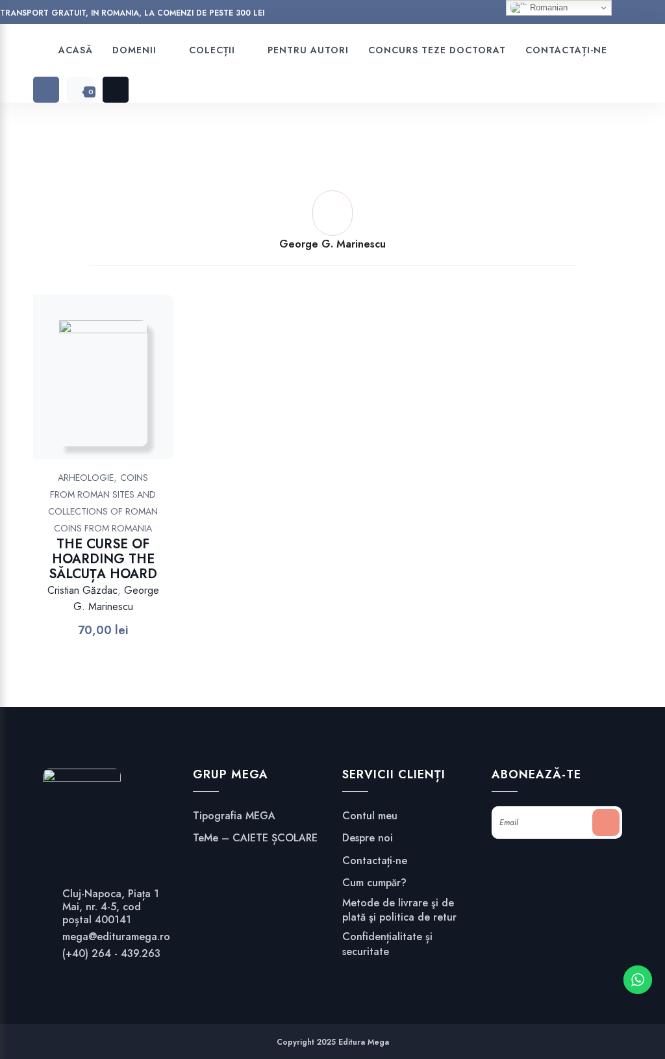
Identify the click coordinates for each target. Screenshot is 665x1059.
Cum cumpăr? (374, 883)
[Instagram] (464, 14)
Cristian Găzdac (82, 590)
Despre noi (367, 838)
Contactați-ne (374, 861)
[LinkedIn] (489, 14)
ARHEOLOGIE (86, 477)
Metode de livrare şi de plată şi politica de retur (399, 910)
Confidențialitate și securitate (387, 944)
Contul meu (369, 816)
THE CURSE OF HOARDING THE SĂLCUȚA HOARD (103, 559)
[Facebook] (440, 14)
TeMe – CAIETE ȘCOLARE (255, 838)
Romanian (547, 7)
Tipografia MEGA (234, 816)
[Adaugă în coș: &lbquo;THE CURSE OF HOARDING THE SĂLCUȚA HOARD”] (119, 390)
